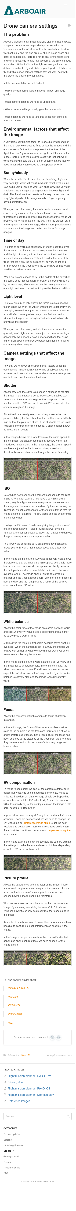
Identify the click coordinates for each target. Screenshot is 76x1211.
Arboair (26, 1181)
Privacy (7, 1162)
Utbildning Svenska (13, 1145)
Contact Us (25, 1055)
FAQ (5, 1173)
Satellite (7, 1139)
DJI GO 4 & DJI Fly (18, 988)
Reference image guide (37, 822)
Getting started (11, 1156)
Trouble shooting (11, 1167)
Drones (7, 1150)
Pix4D (11, 1023)
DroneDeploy (15, 1013)
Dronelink (13, 997)
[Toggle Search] (68, 1116)
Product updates (11, 1134)
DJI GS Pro (14, 1004)
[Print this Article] (69, 26)
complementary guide (59, 830)
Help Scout (49, 1181)
